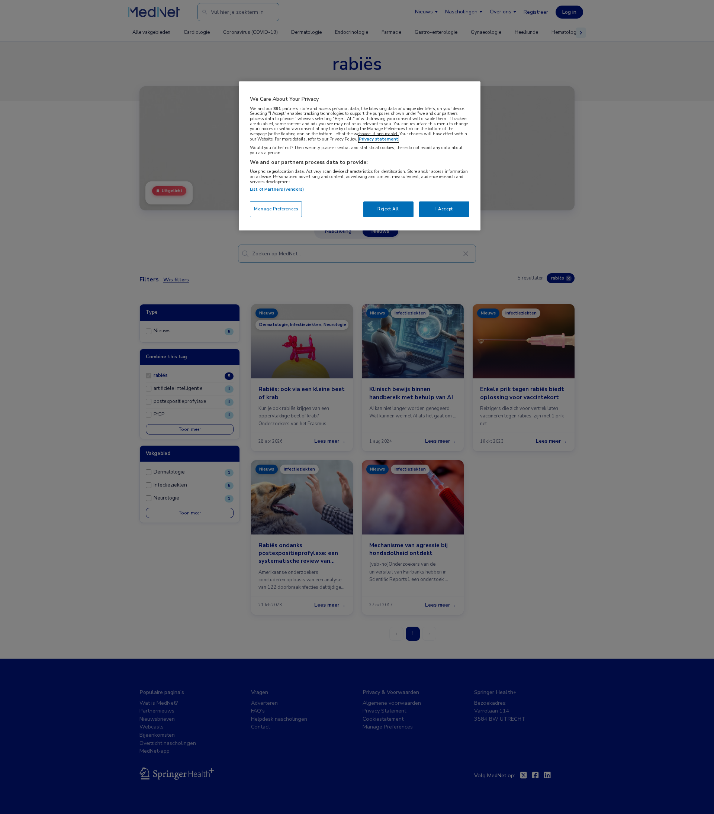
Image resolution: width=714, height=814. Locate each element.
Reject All (388, 209)
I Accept (444, 209)
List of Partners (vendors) (277, 189)
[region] (359, 155)
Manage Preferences (276, 209)
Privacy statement (378, 139)
